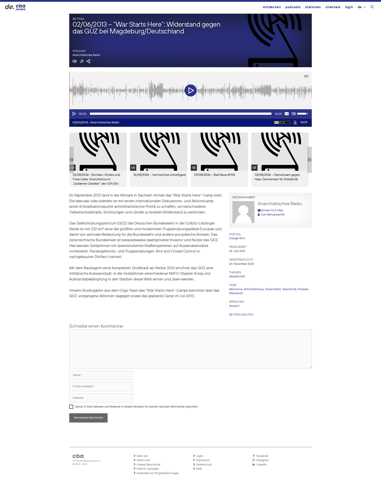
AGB (198, 468)
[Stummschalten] (293, 113)
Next (309, 160)
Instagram (262, 460)
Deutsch (234, 306)
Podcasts (293, 7)
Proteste (303, 289)
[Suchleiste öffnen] (372, 8)
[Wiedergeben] (74, 113)
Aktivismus (236, 289)
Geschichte (289, 289)
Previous (71, 160)
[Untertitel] (286, 113)
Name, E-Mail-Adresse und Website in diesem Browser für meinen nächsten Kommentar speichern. (136, 406)
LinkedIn (261, 464)
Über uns (142, 456)
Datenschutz (203, 464)
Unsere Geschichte (148, 464)
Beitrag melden (241, 315)
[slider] (180, 114)
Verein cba (143, 460)
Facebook (261, 456)
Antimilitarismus (254, 289)
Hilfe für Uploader (147, 468)
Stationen (313, 7)
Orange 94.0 (237, 238)
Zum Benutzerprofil (272, 214)
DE (360, 7)
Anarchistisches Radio (86, 55)
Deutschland (273, 289)
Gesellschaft (237, 276)
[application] (190, 113)
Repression (236, 293)
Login (349, 7)
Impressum (202, 460)
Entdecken (272, 7)
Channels (333, 7)
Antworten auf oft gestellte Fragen (157, 473)
